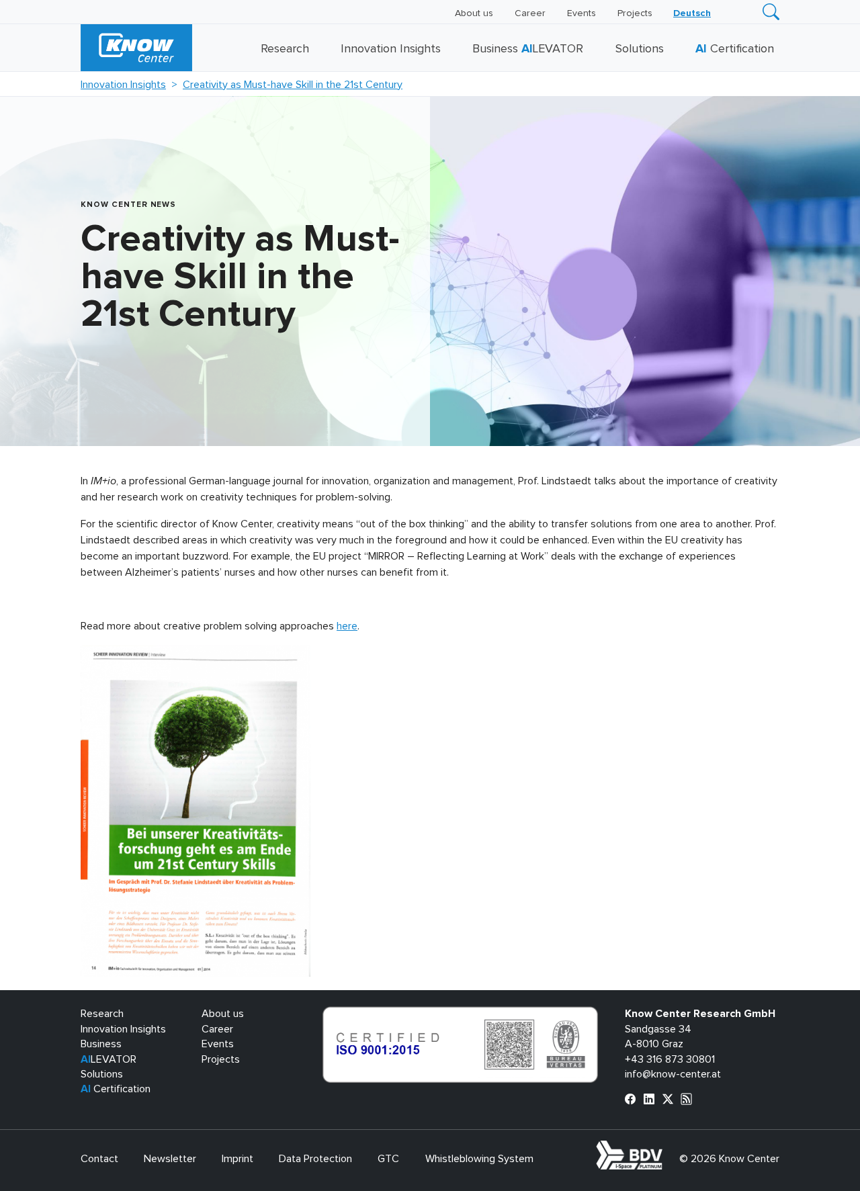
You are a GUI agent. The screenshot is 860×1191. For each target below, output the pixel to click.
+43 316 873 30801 (670, 1059)
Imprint (237, 1158)
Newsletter (170, 1158)
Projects (634, 13)
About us (474, 13)
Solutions (639, 49)
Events (581, 13)
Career (530, 13)
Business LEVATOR (527, 49)
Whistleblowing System (479, 1158)
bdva (665, 1148)
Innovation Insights (391, 49)
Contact (99, 1158)
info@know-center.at (673, 1074)
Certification (734, 49)
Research (285, 49)
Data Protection (315, 1158)
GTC (388, 1158)
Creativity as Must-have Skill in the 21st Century (292, 84)
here (347, 626)
